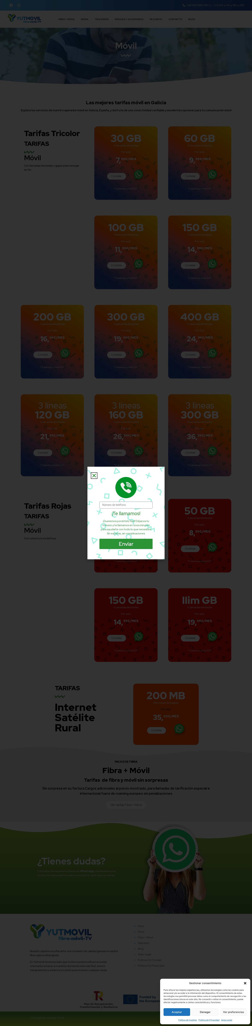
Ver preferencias (233, 1012)
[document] (126, 513)
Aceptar (177, 1012)
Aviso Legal (226, 1020)
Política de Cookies (187, 1020)
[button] (245, 983)
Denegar (205, 1012)
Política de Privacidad (209, 1020)
